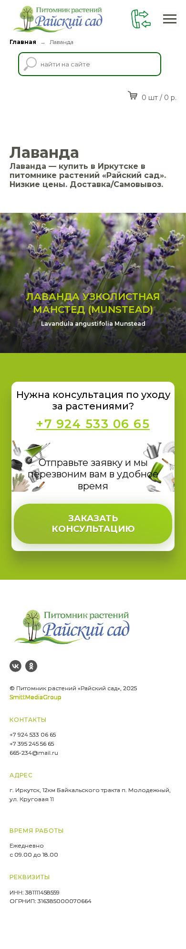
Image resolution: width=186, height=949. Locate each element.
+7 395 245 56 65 (32, 743)
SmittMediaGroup (35, 697)
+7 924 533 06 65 (33, 734)
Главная (23, 41)
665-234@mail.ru (34, 752)
